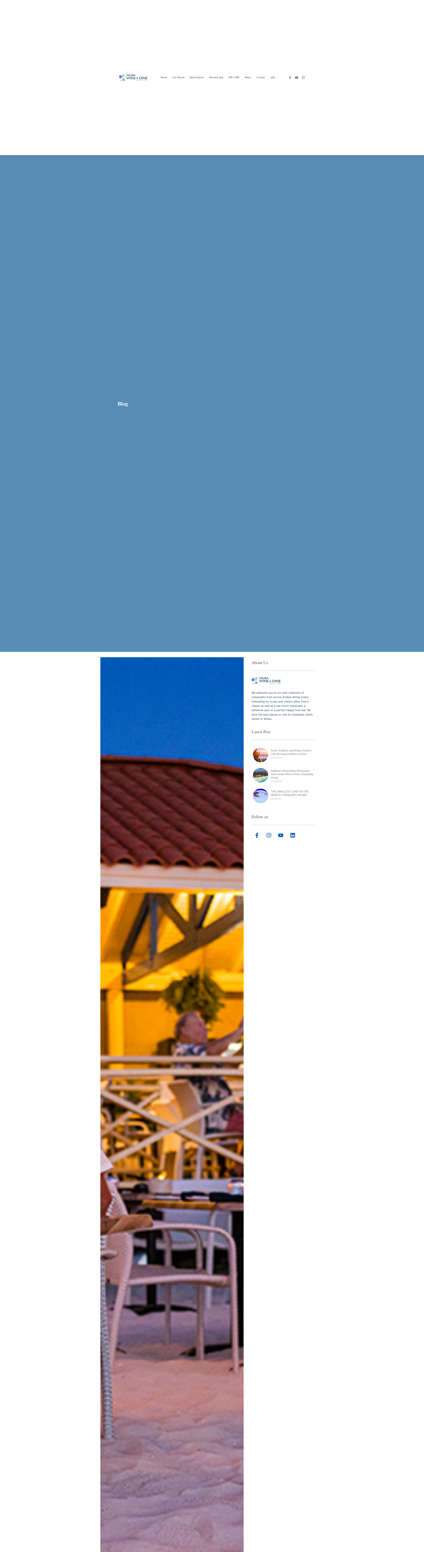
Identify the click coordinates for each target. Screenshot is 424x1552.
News (248, 77)
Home (163, 77)
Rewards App (216, 77)
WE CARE (234, 77)
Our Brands (178, 77)
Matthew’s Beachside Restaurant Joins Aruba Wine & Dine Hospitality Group (292, 774)
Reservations (197, 77)
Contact (260, 77)
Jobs (272, 77)
